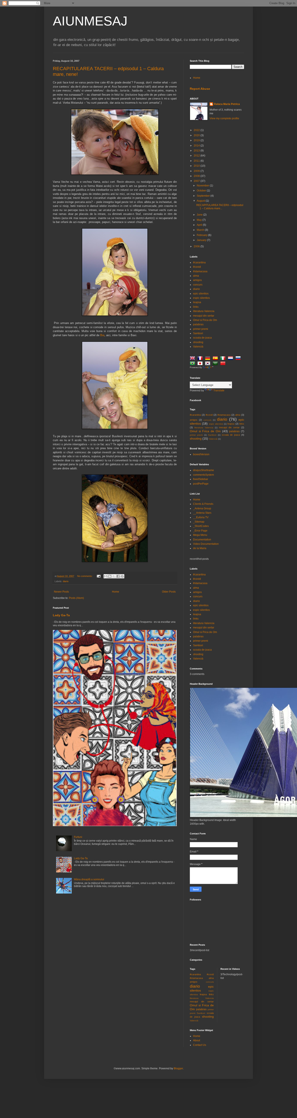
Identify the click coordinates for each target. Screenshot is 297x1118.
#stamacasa (200, 271)
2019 (197, 140)
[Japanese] (200, 363)
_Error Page (200, 530)
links (196, 306)
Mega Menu (200, 535)
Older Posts (169, 591)
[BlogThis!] (110, 576)
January (202, 240)
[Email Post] (98, 576)
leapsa (197, 302)
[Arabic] (216, 363)
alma (196, 275)
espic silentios (201, 297)
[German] (208, 358)
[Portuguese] (193, 363)
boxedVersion (201, 454)
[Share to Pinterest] (122, 576)
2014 (197, 145)
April (200, 224)
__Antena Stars (202, 512)
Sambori (198, 333)
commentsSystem (203, 474)
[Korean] (208, 363)
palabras (198, 324)
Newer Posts (61, 591)
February (202, 235)
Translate (218, 390)
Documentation (202, 539)
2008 (197, 176)
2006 (197, 246)
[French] (200, 358)
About (196, 1040)
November (203, 185)
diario (65, 581)
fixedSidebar (200, 479)
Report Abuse (200, 88)
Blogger (178, 1068)
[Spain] (216, 358)
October (202, 190)
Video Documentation (206, 543)
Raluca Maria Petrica (227, 104)
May (199, 219)
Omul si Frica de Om (205, 320)
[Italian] (223, 358)
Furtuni (78, 837)
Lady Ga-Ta (61, 615)
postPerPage (201, 483)
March (201, 229)
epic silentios (201, 293)
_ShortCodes (201, 526)
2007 (197, 181)
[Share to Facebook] (118, 576)
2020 (197, 135)
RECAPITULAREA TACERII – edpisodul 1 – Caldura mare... (219, 207)
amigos (197, 280)
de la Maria (199, 548)
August (201, 200)
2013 (197, 150)
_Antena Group (202, 508)
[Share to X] (114, 576)
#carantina (199, 262)
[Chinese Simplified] (223, 363)
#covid (197, 266)
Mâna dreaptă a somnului (89, 879)
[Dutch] (231, 358)
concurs (197, 284)
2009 (197, 171)
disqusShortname (203, 470)
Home (115, 591)
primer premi (200, 329)
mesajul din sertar (203, 315)
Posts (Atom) (76, 598)
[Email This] (105, 576)
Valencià (198, 346)
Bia (102, 335)
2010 (197, 165)
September (203, 195)
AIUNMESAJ (90, 21)
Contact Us (199, 1045)
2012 (197, 155)
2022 (197, 130)
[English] (193, 358)
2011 (197, 160)
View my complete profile (224, 118)
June (200, 214)
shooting (198, 342)
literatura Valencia (203, 311)
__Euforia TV (201, 517)
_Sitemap (198, 521)
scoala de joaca (202, 337)
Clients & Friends (203, 503)
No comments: (85, 576)
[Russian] (238, 358)
